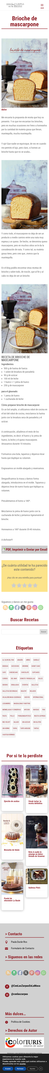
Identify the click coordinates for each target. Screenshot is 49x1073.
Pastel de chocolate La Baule (12, 899)
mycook (27, 710)
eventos (25, 685)
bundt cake (36, 666)
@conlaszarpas (19, 994)
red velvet (6, 722)
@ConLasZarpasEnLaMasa (25, 985)
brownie (25, 666)
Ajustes (32, 1069)
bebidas (5, 666)
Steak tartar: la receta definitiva (35, 802)
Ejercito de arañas (11, 801)
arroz (28, 660)
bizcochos (15, 666)
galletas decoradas (9, 691)
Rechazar (20, 1069)
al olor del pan (8, 660)
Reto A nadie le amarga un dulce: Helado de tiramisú (36, 854)
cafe (4, 672)
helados (33, 691)
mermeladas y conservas (11, 710)
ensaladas (15, 685)
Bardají (36, 660)
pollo (12, 716)
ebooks (5, 685)
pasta (4, 716)
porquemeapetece (24, 716)
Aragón (20, 660)
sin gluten (37, 722)
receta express (39, 716)
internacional (38, 697)
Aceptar (8, 1069)
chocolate (25, 672)
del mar (14, 678)
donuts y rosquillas (27, 678)
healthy (23, 691)
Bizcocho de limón (11, 850)
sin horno (5, 728)
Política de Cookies (20, 1021)
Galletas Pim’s (34, 887)
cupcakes (35, 672)
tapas (15, 728)
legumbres (6, 703)
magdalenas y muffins (22, 703)
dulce (4, 109)
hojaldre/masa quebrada (11, 697)
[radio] (13, 586)
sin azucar (26, 722)
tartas (36, 728)
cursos (5, 678)
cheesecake (13, 672)
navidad (36, 710)
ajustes (23, 1064)
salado (16, 722)
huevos (27, 697)
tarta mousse (25, 728)
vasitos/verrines (8, 735)
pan (43, 710)
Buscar (43, 632)
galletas (34, 685)
